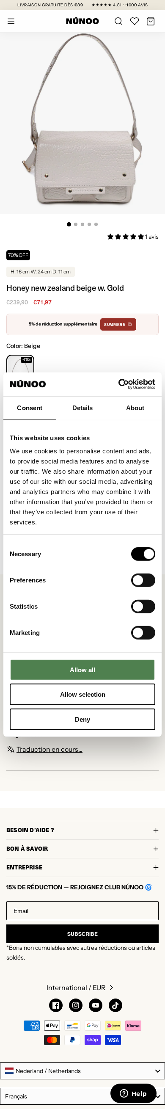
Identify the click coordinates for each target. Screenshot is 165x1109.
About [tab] (135, 407)
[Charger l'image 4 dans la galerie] (89, 224)
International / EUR (76, 987)
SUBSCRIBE (82, 934)
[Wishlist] (134, 21)
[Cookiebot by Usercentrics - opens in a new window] (118, 384)
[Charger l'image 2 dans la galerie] (75, 224)
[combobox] (82, 1070)
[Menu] (11, 21)
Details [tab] (82, 407)
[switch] (143, 580)
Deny (82, 719)
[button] (151, 21)
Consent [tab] (29, 407)
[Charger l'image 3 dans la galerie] (82, 224)
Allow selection (82, 694)
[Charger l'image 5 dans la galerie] (96, 224)
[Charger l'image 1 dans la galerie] (69, 224)
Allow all (82, 669)
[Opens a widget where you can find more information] (133, 1094)
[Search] (118, 21)
